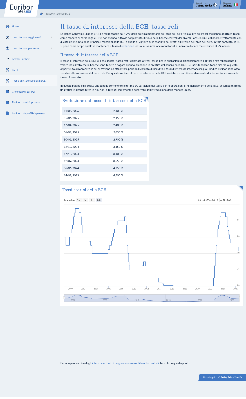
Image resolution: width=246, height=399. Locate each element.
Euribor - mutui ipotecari (26, 102)
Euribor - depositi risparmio (28, 113)
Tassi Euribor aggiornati (26, 37)
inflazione (128, 46)
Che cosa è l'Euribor (23, 91)
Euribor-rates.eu (21, 8)
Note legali (209, 377)
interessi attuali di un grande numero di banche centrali (125, 363)
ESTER (16, 69)
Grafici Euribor (21, 59)
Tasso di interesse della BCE (29, 80)
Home (15, 26)
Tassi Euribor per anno (25, 48)
